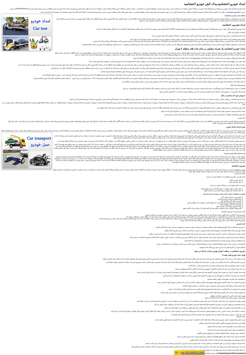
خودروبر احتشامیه (239, 170)
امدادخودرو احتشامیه (233, 12)
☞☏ (189, 352)
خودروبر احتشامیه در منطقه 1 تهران (198, 350)
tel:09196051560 (192, 352)
